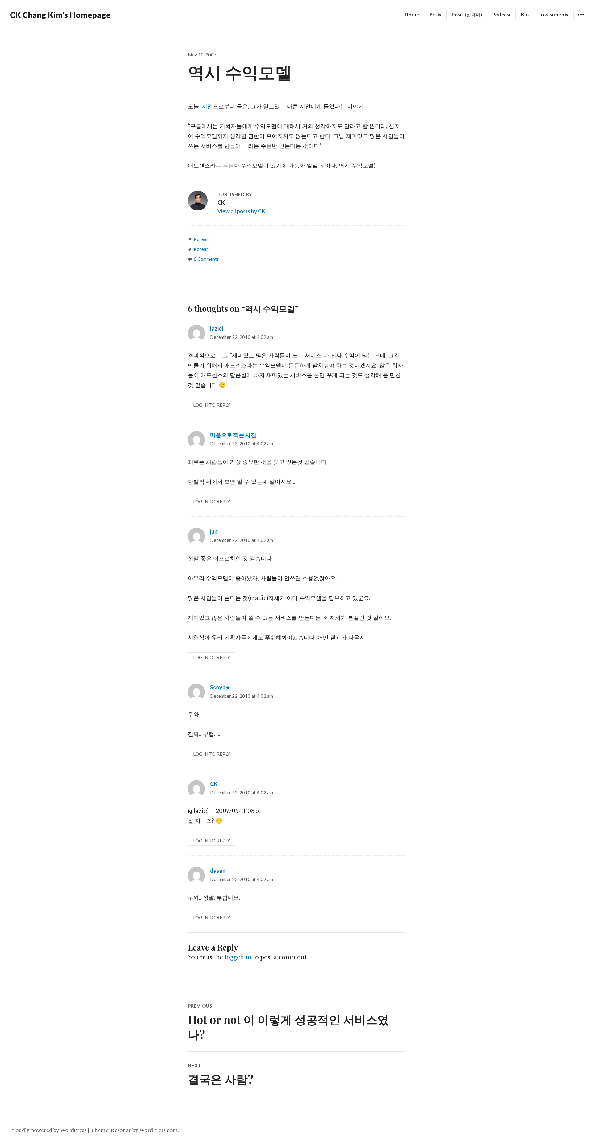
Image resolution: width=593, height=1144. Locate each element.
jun (213, 531)
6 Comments (206, 259)
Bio (525, 15)
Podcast (501, 15)
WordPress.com (158, 1130)
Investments (553, 15)
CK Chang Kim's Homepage (60, 15)
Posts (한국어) (467, 15)
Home (411, 15)
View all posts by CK (241, 211)
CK (213, 783)
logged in (238, 957)
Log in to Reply (211, 405)
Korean (201, 239)
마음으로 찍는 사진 (233, 434)
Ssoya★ (220, 687)
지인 (207, 106)
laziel (216, 328)
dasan (217, 870)
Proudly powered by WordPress (48, 1130)
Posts (435, 15)
